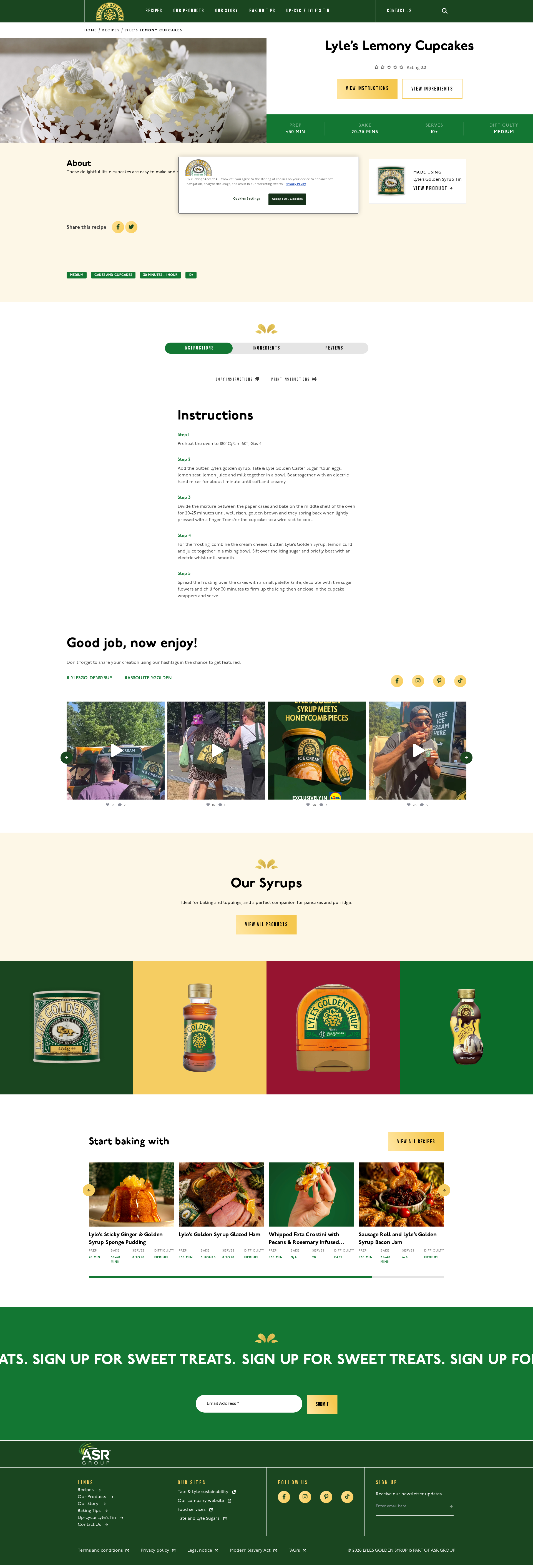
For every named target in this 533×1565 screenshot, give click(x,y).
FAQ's (295, 1550)
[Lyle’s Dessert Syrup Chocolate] (466, 1027)
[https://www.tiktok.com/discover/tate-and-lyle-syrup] (460, 681)
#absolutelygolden (148, 678)
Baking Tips (262, 11)
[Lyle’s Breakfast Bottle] (333, 1027)
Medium (76, 275)
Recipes (153, 11)
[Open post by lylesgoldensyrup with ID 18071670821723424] (317, 751)
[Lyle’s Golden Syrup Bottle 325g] (199, 1027)
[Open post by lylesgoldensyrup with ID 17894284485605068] (418, 751)
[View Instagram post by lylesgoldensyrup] (159, 793)
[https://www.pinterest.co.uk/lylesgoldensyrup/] (439, 681)
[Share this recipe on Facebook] (118, 227)
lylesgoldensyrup (114, 707)
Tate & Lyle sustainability (205, 1492)
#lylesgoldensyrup (89, 678)
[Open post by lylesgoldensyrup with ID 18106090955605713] (216, 751)
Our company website (202, 1501)
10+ (191, 275)
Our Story (226, 11)
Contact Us (399, 11)
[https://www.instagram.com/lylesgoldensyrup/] (418, 681)
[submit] (451, 1506)
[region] (268, 185)
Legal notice (200, 1550)
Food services (193, 1510)
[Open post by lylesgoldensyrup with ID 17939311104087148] (116, 751)
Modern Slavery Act (251, 1550)
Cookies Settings (246, 198)
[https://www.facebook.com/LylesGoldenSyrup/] (397, 681)
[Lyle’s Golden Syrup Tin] (66, 1027)
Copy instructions (235, 379)
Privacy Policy (296, 184)
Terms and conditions (101, 1550)
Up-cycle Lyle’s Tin (308, 11)
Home (90, 30)
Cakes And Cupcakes (113, 275)
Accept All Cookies (287, 199)
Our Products (188, 11)
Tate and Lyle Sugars (200, 1518)
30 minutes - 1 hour (160, 275)
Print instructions (291, 379)
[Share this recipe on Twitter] (131, 227)
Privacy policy (156, 1550)
